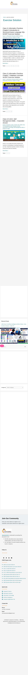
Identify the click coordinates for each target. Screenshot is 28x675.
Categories (3, 387)
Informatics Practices (7, 37)
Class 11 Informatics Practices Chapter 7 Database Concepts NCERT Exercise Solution (13, 75)
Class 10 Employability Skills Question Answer (14, 125)
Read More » (5, 63)
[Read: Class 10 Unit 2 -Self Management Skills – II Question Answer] (14, 135)
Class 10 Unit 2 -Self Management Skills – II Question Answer (13, 121)
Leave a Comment (6, 124)
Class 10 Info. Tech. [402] (16, 124)
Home (4, 17)
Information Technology (8, 127)
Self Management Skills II (19, 127)
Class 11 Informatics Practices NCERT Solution (13, 36)
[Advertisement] (13, 217)
